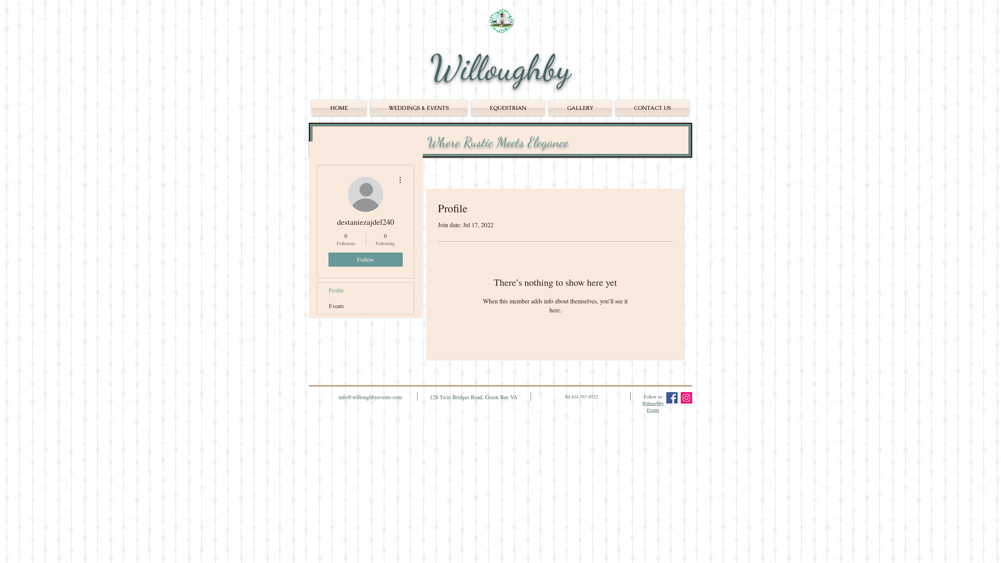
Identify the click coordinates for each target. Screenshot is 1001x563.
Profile (336, 290)
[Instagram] (686, 397)
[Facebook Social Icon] (672, 397)
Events (336, 306)
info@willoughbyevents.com (370, 397)
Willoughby (500, 68)
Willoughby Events (653, 406)
